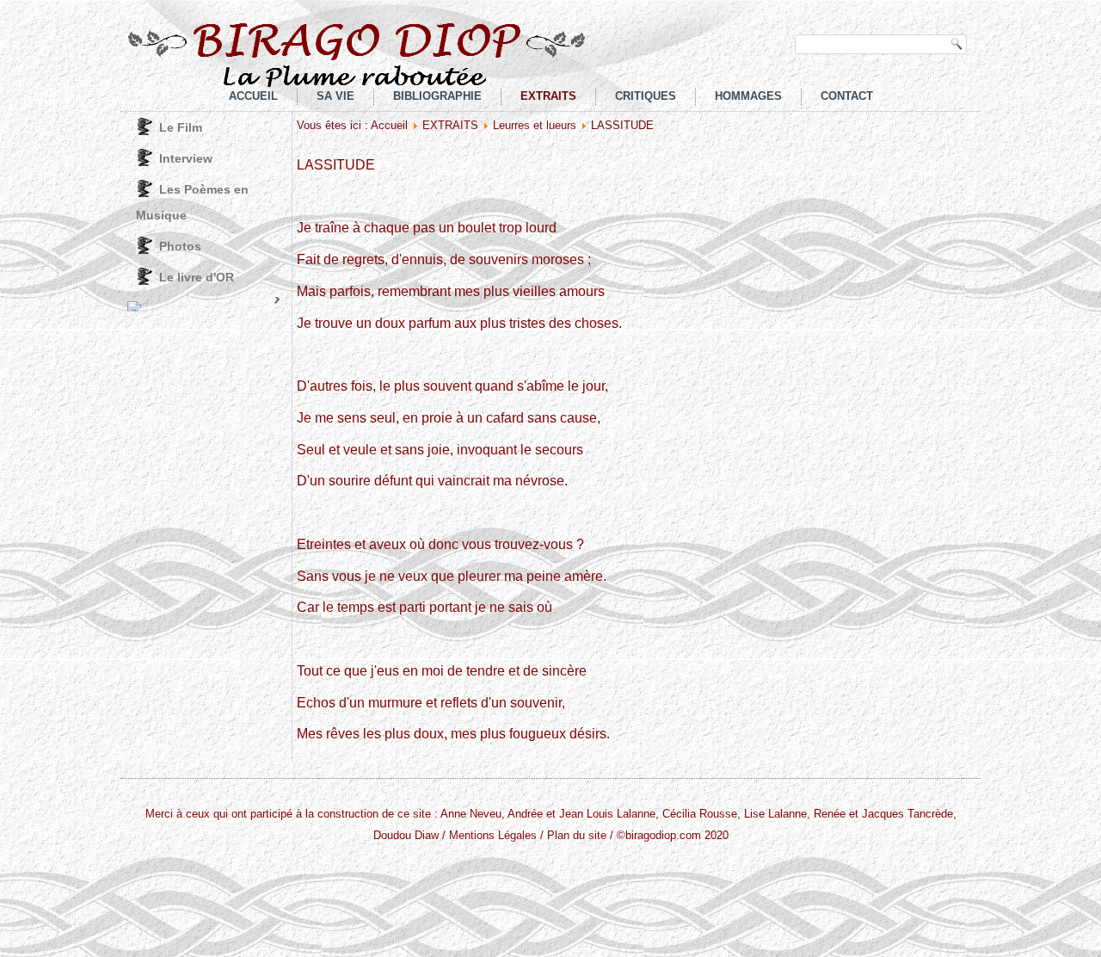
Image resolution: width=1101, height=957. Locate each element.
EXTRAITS (548, 96)
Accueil (389, 125)
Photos (180, 246)
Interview (185, 158)
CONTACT (847, 96)
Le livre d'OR (196, 277)
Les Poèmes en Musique (192, 202)
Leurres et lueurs (534, 125)
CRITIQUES (645, 96)
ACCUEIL (253, 96)
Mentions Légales (493, 835)
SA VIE (335, 96)
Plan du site (576, 835)
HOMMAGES (748, 96)
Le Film (180, 127)
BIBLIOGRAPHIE (437, 96)
